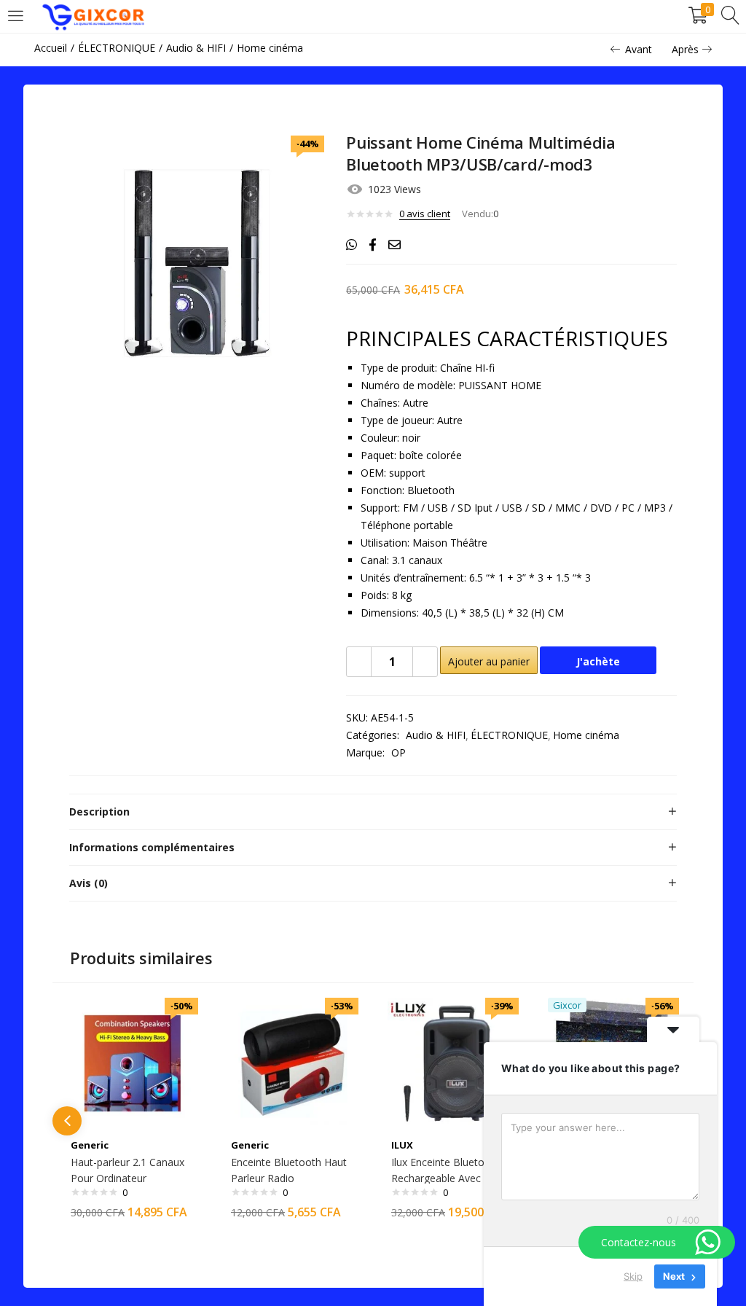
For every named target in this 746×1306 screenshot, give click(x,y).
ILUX (402, 1144)
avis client (424, 213)
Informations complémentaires (152, 847)
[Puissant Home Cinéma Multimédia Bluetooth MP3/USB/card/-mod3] (351, 245)
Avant (638, 49)
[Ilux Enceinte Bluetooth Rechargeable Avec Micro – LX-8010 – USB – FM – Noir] (453, 1062)
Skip (633, 1276)
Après (685, 49)
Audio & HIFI (196, 48)
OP (398, 752)
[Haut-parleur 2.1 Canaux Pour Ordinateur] (132, 1062)
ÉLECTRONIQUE (116, 48)
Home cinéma (270, 48)
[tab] (373, 812)
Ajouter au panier (489, 661)
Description (99, 811)
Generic (90, 1144)
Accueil (50, 48)
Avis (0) (88, 883)
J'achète (598, 661)
